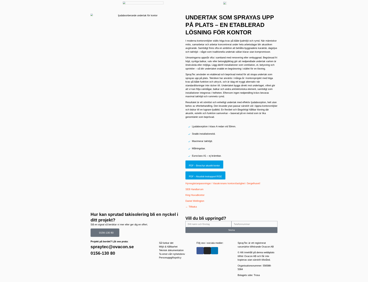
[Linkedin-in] (214, 250)
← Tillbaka (191, 206)
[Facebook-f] (200, 250)
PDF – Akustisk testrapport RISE (205, 176)
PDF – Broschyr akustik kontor (204, 165)
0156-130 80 (103, 253)
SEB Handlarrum (194, 189)
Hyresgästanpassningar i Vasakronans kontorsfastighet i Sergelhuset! (222, 183)
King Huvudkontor (195, 195)
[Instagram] (207, 250)
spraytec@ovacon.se (112, 246)
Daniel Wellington (194, 201)
